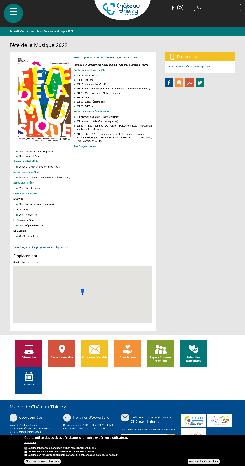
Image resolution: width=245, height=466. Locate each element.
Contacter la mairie (94, 357)
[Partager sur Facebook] (169, 82)
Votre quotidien (31, 31)
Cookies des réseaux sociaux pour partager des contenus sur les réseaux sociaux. (73, 455)
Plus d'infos (30, 442)
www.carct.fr (193, 420)
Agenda (29, 384)
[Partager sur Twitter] (200, 82)
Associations (127, 357)
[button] (82, 292)
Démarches (29, 357)
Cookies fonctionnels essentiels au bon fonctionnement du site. (62, 448)
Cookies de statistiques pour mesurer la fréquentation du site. (61, 451)
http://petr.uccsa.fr (219, 420)
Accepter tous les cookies (203, 461)
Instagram (180, 7)
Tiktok (188, 7)
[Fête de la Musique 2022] (42, 140)
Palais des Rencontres (193, 359)
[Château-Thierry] (122, 18)
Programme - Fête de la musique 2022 (191, 66)
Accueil (14, 31)
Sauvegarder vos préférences (42, 461)
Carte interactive (62, 357)
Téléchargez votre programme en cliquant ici (40, 247)
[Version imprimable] (179, 82)
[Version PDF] (189, 82)
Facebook (172, 7)
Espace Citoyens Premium (160, 359)
